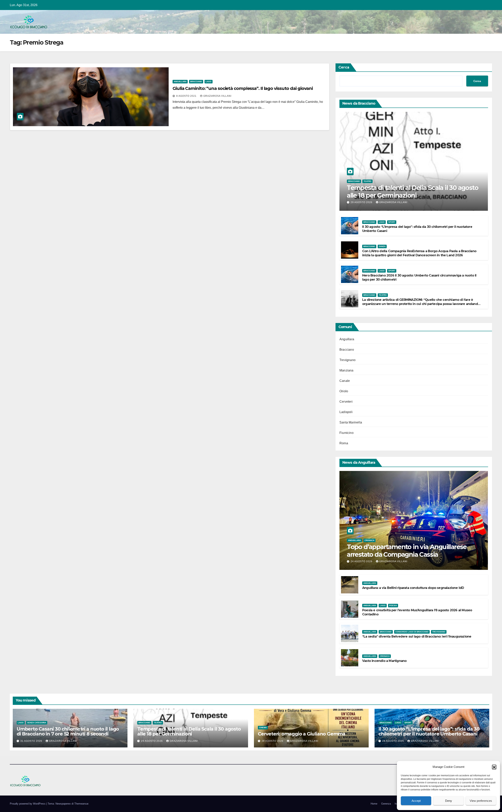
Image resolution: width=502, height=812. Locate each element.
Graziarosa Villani (217, 96)
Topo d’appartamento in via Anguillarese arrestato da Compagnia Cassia (407, 550)
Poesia (393, 605)
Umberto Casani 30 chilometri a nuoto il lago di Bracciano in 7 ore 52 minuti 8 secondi (68, 731)
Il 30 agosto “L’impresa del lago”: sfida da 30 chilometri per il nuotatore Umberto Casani (428, 731)
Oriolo (343, 391)
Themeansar (81, 803)
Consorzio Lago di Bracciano (411, 632)
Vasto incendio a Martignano (384, 661)
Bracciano (196, 81)
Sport (391, 222)
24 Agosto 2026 (362, 561)
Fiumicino (346, 432)
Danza (382, 246)
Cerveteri (346, 401)
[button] (494, 767)
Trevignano (347, 360)
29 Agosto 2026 (362, 202)
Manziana (346, 370)
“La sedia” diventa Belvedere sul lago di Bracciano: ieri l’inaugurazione (416, 636)
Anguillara (180, 81)
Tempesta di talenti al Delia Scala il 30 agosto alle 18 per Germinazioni (412, 191)
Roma (343, 443)
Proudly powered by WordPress (28, 803)
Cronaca (369, 540)
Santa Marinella (350, 422)
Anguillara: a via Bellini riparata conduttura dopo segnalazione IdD (413, 588)
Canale (344, 380)
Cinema (263, 727)
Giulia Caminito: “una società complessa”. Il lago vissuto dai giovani (243, 88)
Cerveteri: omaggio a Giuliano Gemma (301, 734)
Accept (416, 800)
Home (374, 803)
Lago (208, 81)
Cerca (343, 67)
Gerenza (386, 803)
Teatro (367, 181)
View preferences (481, 800)
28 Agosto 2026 (273, 741)
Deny (448, 800)
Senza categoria (36, 723)
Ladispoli (346, 412)
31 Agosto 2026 (31, 741)
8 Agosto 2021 (186, 96)
